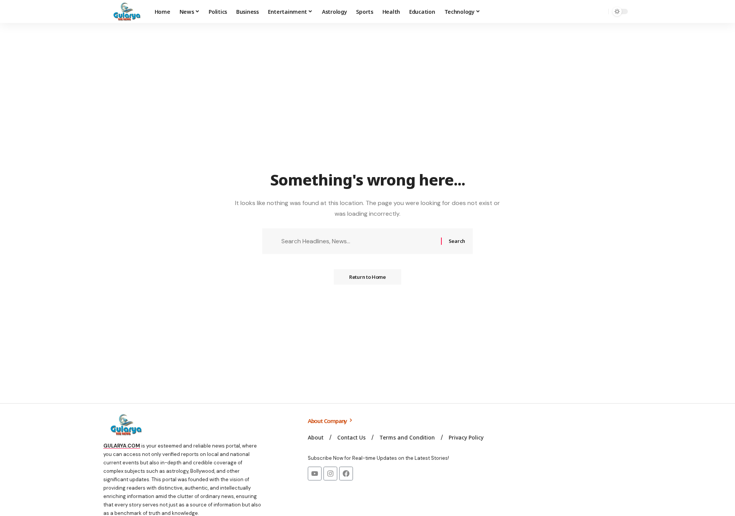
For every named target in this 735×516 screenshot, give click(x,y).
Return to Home (367, 276)
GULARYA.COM (121, 446)
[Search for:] (358, 241)
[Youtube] (315, 473)
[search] (600, 11)
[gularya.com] (124, 11)
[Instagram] (330, 473)
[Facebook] (346, 473)
